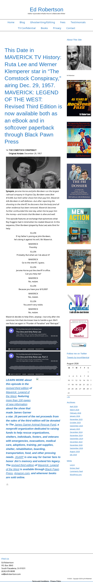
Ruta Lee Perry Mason (24, 532)
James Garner (29, 487)
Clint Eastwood (55, 496)
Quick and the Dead (19, 520)
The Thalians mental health (31, 541)
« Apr (68, 397)
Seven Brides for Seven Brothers (29, 539)
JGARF (19, 457)
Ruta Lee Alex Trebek (45, 525)
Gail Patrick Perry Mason (49, 503)
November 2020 (76, 445)
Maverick (55, 487)
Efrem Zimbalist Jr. (53, 501)
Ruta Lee (33, 525)
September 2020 (76, 448)
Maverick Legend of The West (29, 489)
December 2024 (76, 432)
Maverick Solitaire (28, 515)
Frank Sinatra (11, 503)
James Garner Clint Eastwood (42, 508)
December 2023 (76, 442)
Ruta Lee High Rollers (27, 529)
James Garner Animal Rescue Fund (35, 424)
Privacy (57, 28)
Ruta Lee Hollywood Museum (46, 529)
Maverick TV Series (48, 489)
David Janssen (57, 499)
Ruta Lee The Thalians (47, 536)
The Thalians (15, 541)
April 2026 (74, 406)
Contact (70, 28)
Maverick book (12, 489)
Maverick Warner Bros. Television (43, 517)
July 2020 (73, 454)
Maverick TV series (23, 517)
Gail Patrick (21, 503)
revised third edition (17, 388)
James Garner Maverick (43, 487)
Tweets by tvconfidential (78, 357)
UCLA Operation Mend (34, 543)
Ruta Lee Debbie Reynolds (46, 527)
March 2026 (74, 410)
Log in (72, 465)
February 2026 (75, 413)
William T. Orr (47, 543)
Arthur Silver (13, 494)
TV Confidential (27, 28)
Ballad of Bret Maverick (27, 494)
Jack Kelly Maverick (41, 506)
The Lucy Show (47, 539)
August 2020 (75, 451)
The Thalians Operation (50, 541)
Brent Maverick (21, 496)
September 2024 (76, 438)
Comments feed (76, 471)
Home (11, 22)
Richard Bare (39, 520)
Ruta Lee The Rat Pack (30, 536)
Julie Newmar (37, 510)
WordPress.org (75, 474)
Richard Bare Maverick (53, 520)
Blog (22, 22)
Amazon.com (22, 473)
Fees (62, 22)
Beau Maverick (51, 494)
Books (44, 28)
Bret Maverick (32, 496)
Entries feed (74, 468)
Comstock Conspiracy (43, 499)
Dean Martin (11, 501)
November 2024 (76, 435)
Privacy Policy (55, 581)
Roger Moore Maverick (47, 522)
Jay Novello (23, 510)
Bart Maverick (41, 494)
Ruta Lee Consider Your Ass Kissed (23, 527)
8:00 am (12, 484)
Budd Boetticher (44, 496)
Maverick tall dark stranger (44, 515)
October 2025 (75, 422)
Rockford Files (23, 522)
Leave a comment (15, 546)
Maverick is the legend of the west (38, 513)
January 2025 (75, 429)
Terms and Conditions (40, 581)
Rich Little (30, 520)
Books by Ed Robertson (46, 484)
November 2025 (76, 419)
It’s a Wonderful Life (19, 506)
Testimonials (78, 22)
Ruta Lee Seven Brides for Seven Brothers (35, 534)
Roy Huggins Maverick (21, 525)
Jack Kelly (31, 506)
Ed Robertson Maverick (37, 501)
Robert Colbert (12, 522)
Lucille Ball (46, 510)
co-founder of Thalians (15, 499)
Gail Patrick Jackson (32, 503)
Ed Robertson (46, 9)
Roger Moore (34, 522)
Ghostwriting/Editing (42, 22)
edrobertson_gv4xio (26, 484)
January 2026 (75, 416)
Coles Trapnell (29, 499)
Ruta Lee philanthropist (40, 532)
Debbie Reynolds (22, 501)
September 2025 (76, 426)
